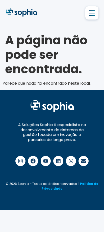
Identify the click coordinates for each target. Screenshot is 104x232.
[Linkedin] (58, 161)
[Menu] (91, 13)
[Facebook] (33, 161)
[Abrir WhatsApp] (91, 219)
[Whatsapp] (71, 161)
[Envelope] (84, 161)
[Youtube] (46, 161)
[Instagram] (20, 161)
